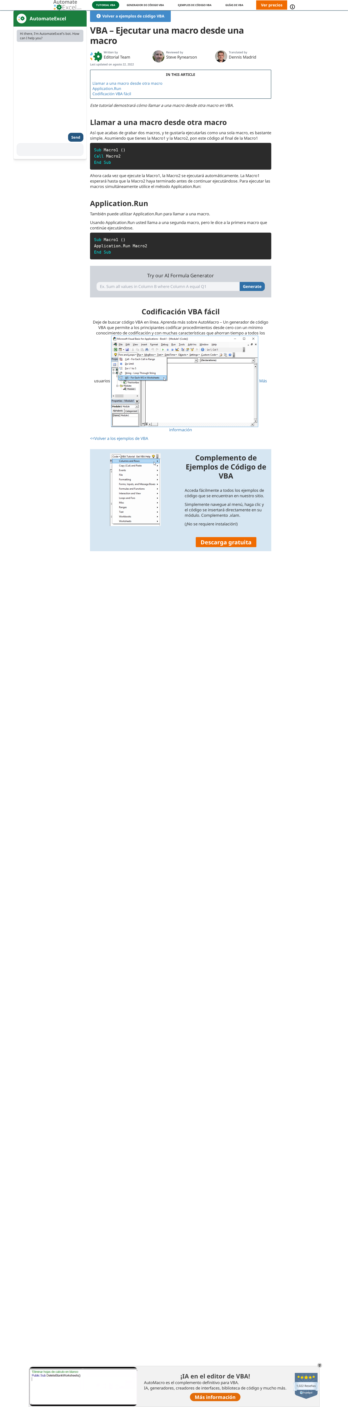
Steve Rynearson (181, 57)
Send (75, 137)
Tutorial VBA (105, 5)
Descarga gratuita (225, 542)
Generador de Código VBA (145, 5)
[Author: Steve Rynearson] (158, 56)
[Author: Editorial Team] (96, 56)
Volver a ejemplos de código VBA (133, 16)
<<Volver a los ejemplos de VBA (119, 438)
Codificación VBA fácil (111, 93)
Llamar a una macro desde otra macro (127, 83)
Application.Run (106, 88)
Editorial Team (117, 57)
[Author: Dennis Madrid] (221, 56)
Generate (252, 286)
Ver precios (271, 5)
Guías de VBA (234, 5)
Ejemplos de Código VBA (194, 5)
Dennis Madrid (242, 57)
